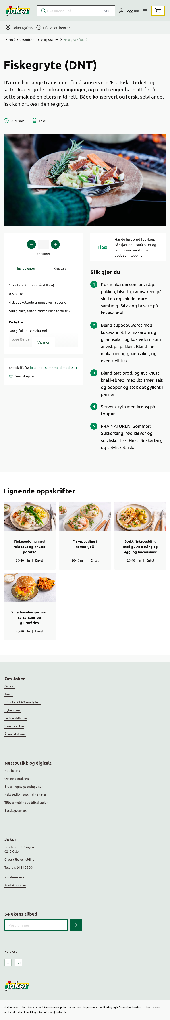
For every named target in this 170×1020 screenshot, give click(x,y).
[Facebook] (8, 962)
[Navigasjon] (145, 10)
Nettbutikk (12, 770)
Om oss (9, 686)
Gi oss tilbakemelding (19, 859)
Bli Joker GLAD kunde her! (22, 702)
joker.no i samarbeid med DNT (53, 367)
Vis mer (43, 342)
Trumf (8, 694)
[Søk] (76, 925)
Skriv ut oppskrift (27, 376)
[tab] (26, 268)
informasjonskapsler (128, 1007)
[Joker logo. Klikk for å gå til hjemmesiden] (17, 10)
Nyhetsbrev (12, 710)
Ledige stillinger (15, 718)
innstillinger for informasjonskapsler (46, 1012)
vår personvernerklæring (97, 1007)
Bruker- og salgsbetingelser (23, 786)
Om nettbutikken (16, 778)
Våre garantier (14, 726)
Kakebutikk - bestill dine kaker (25, 794)
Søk (107, 10)
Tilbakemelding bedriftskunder (26, 802)
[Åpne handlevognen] (158, 11)
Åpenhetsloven (15, 734)
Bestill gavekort (15, 810)
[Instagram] (18, 962)
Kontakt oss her (15, 885)
